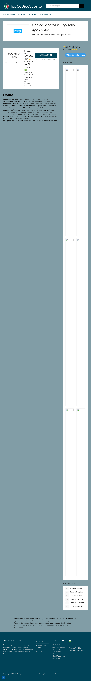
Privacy (40, 651)
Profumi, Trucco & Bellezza (75, 596)
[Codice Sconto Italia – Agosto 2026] (22, 6)
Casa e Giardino (74, 592)
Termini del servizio (42, 646)
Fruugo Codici (11, 62)
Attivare (45, 55)
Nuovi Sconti (9, 14)
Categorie (32, 14)
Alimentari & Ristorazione (75, 599)
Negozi (21, 14)
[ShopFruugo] (18, 31)
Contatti (41, 641)
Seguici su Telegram (76, 55)
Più (31, 86)
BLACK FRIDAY (45, 14)
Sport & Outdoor (75, 603)
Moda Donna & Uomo (75, 588)
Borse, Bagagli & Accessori (75, 606)
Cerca (81, 6)
